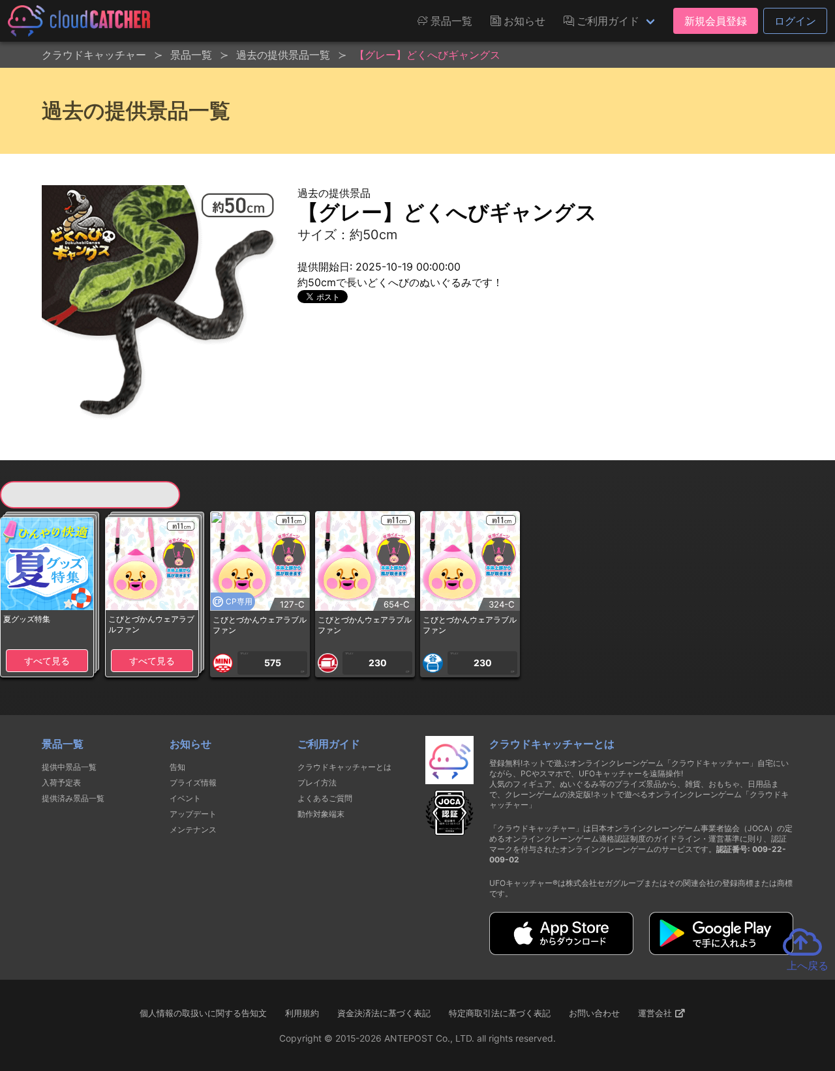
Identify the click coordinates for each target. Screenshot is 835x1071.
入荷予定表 (61, 782)
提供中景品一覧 (69, 767)
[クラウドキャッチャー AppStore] (561, 951)
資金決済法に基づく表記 (384, 1013)
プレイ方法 (317, 782)
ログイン (795, 20)
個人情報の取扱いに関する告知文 (203, 1013)
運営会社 (656, 1013)
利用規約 (302, 1013)
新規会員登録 (715, 20)
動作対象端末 (320, 814)
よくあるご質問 (324, 798)
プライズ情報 (193, 782)
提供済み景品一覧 (73, 798)
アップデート (193, 814)
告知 (177, 767)
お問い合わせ (594, 1013)
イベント (185, 798)
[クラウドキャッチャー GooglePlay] (721, 951)
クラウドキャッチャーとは (344, 767)
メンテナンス (193, 829)
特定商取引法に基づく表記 (500, 1013)
